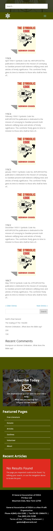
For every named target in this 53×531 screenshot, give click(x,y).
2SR (6, 330)
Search (43, 311)
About (9, 446)
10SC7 (8, 280)
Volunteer (11, 440)
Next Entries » (42, 306)
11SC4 (8, 114)
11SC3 (8, 169)
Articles (10, 429)
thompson (9, 345)
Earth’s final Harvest (13, 319)
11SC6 (8, 58)
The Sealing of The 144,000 (16, 323)
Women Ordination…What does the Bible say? (23, 326)
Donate (10, 423)
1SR (6, 334)
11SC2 (8, 225)
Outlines (10, 434)
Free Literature (13, 417)
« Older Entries (11, 306)
